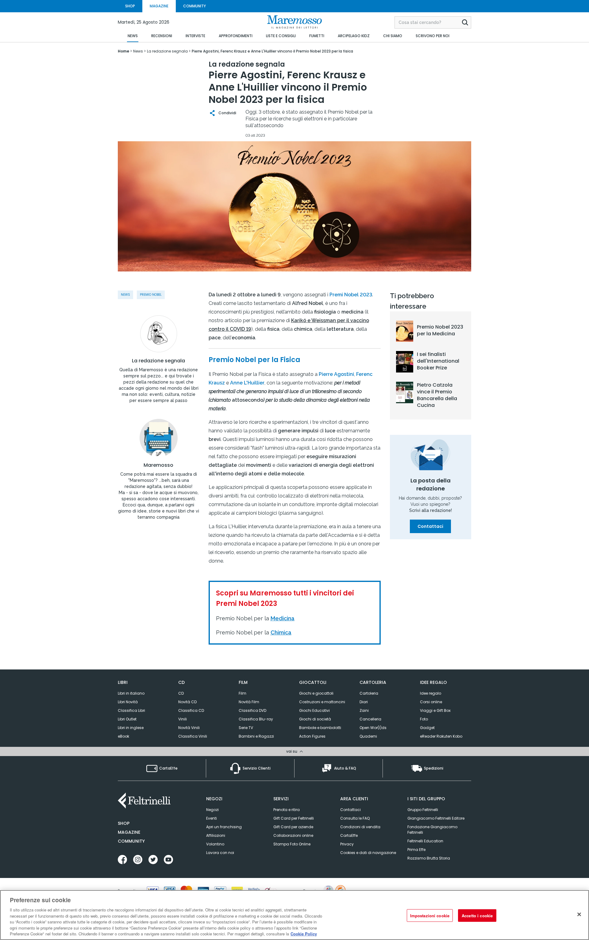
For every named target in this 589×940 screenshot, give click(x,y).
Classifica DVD (252, 710)
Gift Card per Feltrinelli (293, 818)
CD (181, 693)
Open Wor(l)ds (373, 727)
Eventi (211, 818)
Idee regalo (430, 693)
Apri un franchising (224, 826)
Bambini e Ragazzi (256, 736)
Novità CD (187, 701)
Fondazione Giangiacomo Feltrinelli (432, 829)
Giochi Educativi (314, 710)
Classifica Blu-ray (256, 719)
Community (131, 841)
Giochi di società (315, 719)
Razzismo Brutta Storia (428, 858)
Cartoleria (369, 693)
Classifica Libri (131, 710)
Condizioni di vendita (360, 826)
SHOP (130, 6)
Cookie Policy (304, 934)
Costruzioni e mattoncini (322, 701)
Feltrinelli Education (425, 841)
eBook (123, 736)
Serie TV (246, 727)
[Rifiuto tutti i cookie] (579, 914)
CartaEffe (349, 835)
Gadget (427, 727)
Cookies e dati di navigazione (368, 852)
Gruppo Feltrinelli (422, 809)
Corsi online (431, 701)
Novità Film (249, 701)
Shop (123, 823)
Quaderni (368, 736)
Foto (424, 719)
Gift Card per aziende (293, 826)
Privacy (347, 844)
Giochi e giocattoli (316, 693)
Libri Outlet (127, 719)
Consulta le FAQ (355, 818)
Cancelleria (370, 719)
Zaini (364, 710)
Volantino (215, 844)
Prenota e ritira (286, 809)
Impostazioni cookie (429, 915)
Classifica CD (191, 710)
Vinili (182, 719)
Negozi (212, 809)
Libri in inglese (131, 727)
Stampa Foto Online (291, 844)
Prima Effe (416, 849)
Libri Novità (128, 701)
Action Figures (312, 736)
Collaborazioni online (293, 835)
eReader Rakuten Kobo (441, 736)
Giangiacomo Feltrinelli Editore (435, 818)
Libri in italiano (131, 693)
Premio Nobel (151, 294)
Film (242, 693)
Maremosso (158, 465)
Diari (364, 701)
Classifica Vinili (192, 736)
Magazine (129, 832)
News (125, 294)
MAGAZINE (159, 6)
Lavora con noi (220, 852)
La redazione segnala (158, 360)
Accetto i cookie (477, 915)
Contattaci (430, 526)
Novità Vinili (189, 727)
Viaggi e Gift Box (435, 710)
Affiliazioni (215, 835)
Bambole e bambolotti (320, 727)
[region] (294, 915)
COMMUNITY (194, 6)
